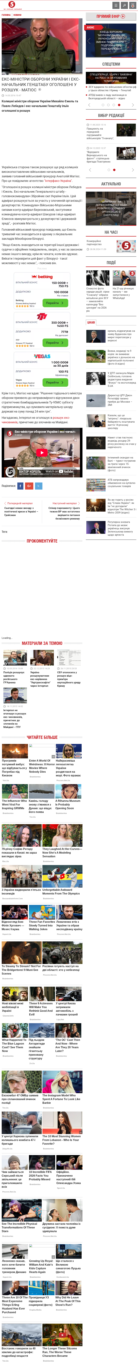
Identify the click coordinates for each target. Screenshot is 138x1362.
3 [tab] (114, 105)
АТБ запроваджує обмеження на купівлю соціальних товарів (121, 483)
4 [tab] (119, 105)
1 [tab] (98, 57)
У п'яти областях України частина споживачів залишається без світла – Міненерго (111, 98)
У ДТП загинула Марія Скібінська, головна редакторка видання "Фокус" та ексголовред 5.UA (122, 379)
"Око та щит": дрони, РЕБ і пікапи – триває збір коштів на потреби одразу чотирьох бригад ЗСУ (100, 158)
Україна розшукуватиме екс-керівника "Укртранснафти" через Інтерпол (40, 679)
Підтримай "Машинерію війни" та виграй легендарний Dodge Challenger (100, 133)
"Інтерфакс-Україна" (58, 181)
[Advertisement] (42, 329)
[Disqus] (42, 593)
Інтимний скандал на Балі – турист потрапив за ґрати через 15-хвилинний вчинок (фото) (122, 464)
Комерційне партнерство (94, 243)
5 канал (76, 72)
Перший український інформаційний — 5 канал (12, 5)
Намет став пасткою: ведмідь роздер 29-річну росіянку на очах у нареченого (122, 442)
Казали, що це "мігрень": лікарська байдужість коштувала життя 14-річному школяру (121, 422)
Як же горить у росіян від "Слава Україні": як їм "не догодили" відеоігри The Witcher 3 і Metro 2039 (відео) (122, 506)
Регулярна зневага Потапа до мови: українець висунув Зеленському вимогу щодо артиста (120, 528)
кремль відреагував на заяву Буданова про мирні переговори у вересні (121, 335)
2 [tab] (123, 57)
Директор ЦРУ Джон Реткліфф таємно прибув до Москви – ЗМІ (120, 400)
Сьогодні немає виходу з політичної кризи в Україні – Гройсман (21, 512)
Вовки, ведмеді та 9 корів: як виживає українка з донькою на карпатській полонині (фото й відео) (121, 357)
